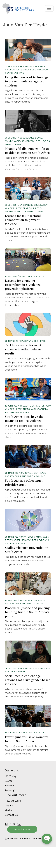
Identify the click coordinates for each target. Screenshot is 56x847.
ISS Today (10, 776)
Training (9, 790)
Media (8, 810)
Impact (9, 805)
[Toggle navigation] (49, 8)
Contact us (11, 814)
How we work (13, 800)
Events (8, 780)
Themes (9, 785)
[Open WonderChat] (47, 839)
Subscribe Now (22, 829)
